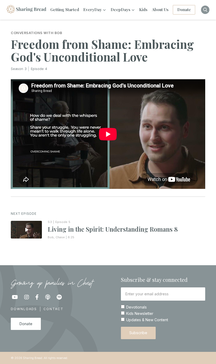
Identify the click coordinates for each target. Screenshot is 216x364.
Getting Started (64, 9)
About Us (160, 9)
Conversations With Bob (36, 33)
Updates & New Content (147, 320)
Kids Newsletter (139, 313)
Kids (143, 9)
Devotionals (136, 307)
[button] (94, 9)
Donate (184, 9)
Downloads (24, 309)
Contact (53, 309)
